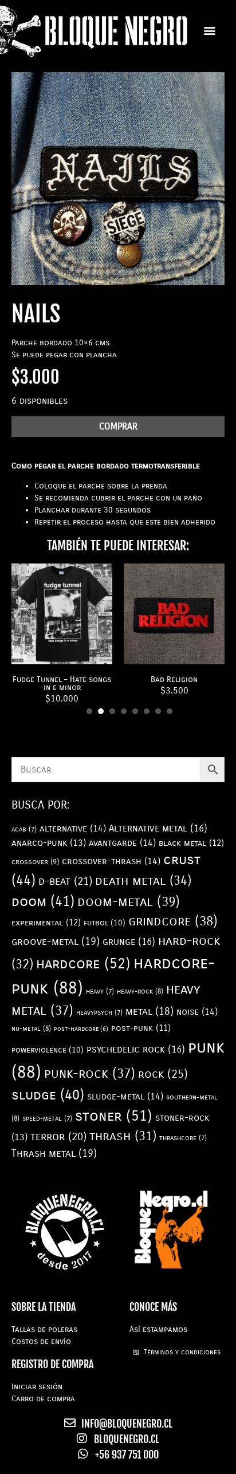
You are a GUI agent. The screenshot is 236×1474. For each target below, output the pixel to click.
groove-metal (55, 941)
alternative (73, 828)
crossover (35, 861)
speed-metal (47, 1118)
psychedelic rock (135, 1049)
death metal (143, 880)
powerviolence (47, 1050)
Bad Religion (174, 679)
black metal (191, 843)
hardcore (83, 963)
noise (197, 1011)
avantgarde (122, 842)
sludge (47, 1095)
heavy (100, 991)
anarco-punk (48, 842)
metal (149, 1011)
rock (163, 1074)
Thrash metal (54, 1153)
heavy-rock (140, 991)
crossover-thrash (111, 861)
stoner (113, 1116)
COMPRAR (118, 426)
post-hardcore (81, 1028)
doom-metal (128, 901)
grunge (129, 942)
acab (24, 829)
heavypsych (99, 1012)
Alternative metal (158, 828)
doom (42, 901)
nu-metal (31, 1028)
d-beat (65, 881)
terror (58, 1136)
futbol (104, 923)
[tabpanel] (62, 634)
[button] (209, 30)
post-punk (141, 1028)
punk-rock (89, 1073)
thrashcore (183, 1138)
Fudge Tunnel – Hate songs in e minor (62, 683)
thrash (122, 1136)
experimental (46, 922)
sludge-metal (125, 1096)
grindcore (173, 921)
